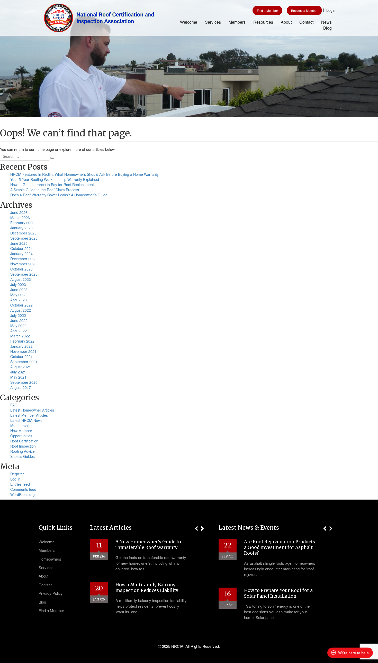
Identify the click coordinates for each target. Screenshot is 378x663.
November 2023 (23, 263)
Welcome (188, 22)
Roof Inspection (23, 446)
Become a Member (304, 10)
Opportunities (21, 435)
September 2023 (24, 274)
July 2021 (18, 371)
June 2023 (19, 289)
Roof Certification (24, 440)
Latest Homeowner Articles (32, 410)
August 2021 (20, 366)
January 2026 (21, 227)
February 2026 (22, 222)
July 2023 (18, 284)
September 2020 (24, 382)
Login (330, 10)
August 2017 (20, 387)
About (286, 22)
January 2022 (21, 346)
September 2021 (24, 361)
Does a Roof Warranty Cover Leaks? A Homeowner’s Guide (58, 194)
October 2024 (21, 248)
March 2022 (20, 335)
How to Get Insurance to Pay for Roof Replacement (52, 184)
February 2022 (22, 341)
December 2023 (23, 258)
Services (213, 22)
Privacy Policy (51, 593)
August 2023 (20, 279)
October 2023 (21, 269)
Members (237, 22)
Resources (263, 22)
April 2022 (18, 330)
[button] (196, 528)
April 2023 (18, 299)
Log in (15, 479)
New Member (21, 430)
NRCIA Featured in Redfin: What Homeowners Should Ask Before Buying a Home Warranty (84, 174)
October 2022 (21, 305)
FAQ (13, 404)
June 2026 (19, 212)
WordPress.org (22, 494)
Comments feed (23, 489)
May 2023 (18, 294)
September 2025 (24, 238)
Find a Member (267, 10)
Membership (20, 425)
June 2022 (19, 320)
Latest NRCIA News (26, 420)
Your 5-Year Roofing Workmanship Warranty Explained (54, 179)
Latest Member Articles (29, 415)
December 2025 (23, 232)
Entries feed (20, 484)
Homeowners (50, 559)
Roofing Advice (22, 451)
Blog (327, 28)
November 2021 (23, 351)
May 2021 (18, 377)
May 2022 (18, 325)
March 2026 (20, 217)
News (326, 22)
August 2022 (20, 310)
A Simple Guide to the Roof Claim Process (44, 189)
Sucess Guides (22, 456)
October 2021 (21, 356)
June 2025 (19, 243)
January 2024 (21, 253)
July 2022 (18, 315)
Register (17, 473)
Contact (306, 22)
